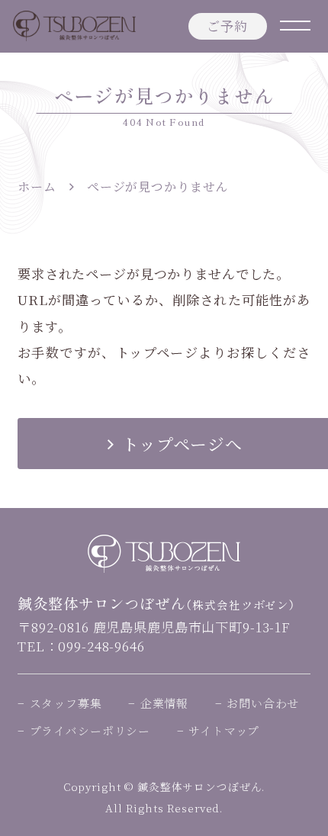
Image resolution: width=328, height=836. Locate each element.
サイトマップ (223, 730)
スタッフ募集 (66, 703)
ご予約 (227, 25)
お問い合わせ (263, 703)
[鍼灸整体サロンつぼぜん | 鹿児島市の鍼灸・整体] (74, 26)
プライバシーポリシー (90, 730)
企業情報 (164, 703)
